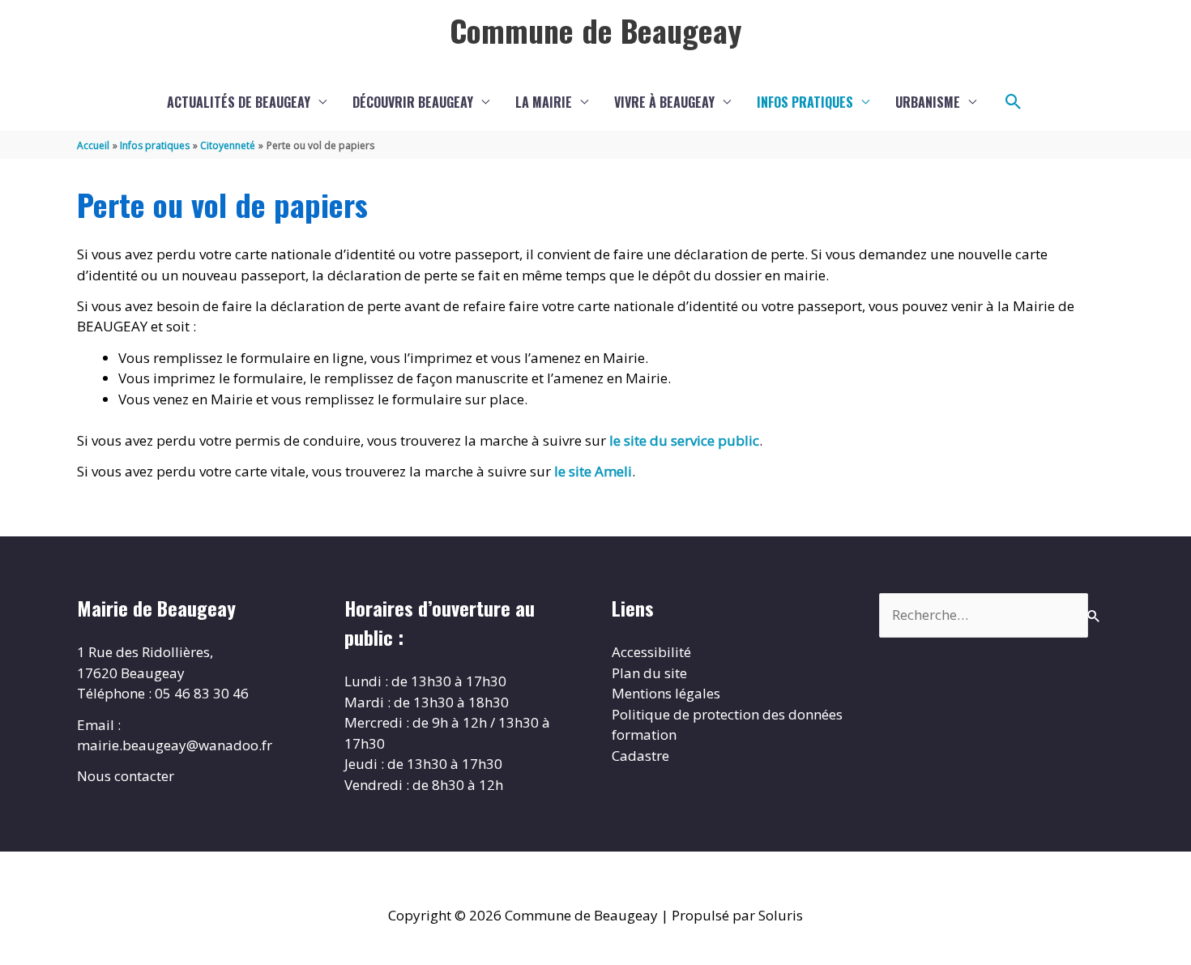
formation (644, 734)
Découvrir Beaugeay (412, 102)
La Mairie (543, 102)
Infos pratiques (805, 102)
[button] (1013, 102)
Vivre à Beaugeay (664, 102)
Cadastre (640, 755)
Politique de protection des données (727, 714)
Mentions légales (666, 693)
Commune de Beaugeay (595, 30)
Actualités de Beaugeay (238, 102)
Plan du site (649, 673)
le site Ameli (593, 471)
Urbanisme (927, 102)
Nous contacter (125, 775)
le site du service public (684, 440)
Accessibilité (651, 652)
